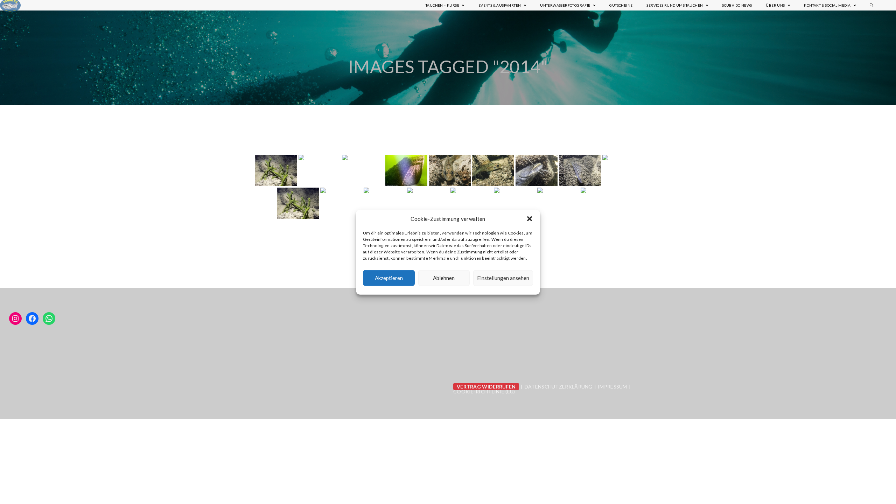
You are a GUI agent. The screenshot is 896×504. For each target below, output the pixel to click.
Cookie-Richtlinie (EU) (484, 391)
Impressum (612, 387)
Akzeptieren (389, 278)
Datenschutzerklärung (559, 387)
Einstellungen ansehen (503, 278)
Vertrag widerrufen (486, 387)
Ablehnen (444, 278)
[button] (529, 218)
